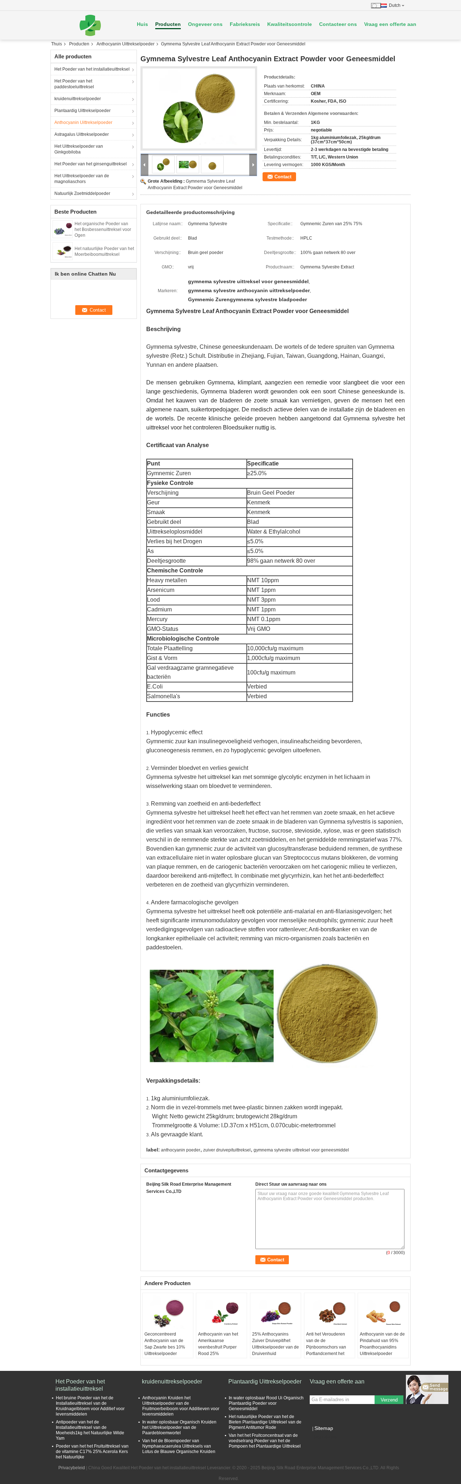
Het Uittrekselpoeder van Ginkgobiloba (78, 149)
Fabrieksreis (245, 24)
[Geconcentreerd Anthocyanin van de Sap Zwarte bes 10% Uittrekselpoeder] (168, 1313)
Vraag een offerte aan (390, 24)
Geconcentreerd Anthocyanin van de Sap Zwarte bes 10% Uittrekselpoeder (164, 1344)
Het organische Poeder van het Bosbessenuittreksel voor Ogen (103, 229)
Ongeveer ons (205, 24)
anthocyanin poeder (180, 1150)
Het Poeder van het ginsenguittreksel (90, 163)
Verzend (389, 1400)
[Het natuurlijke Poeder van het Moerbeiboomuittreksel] (62, 250)
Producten (168, 24)
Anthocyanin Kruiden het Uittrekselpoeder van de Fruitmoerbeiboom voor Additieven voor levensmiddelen (180, 1406)
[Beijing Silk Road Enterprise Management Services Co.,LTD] (90, 25)
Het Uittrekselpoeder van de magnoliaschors (81, 178)
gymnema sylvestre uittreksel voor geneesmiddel (301, 1150)
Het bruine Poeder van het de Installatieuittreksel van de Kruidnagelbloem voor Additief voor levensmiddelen (90, 1406)
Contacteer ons (338, 24)
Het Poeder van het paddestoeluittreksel (74, 84)
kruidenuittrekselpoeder (77, 98)
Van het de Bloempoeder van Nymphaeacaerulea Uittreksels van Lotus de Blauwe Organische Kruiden (178, 1446)
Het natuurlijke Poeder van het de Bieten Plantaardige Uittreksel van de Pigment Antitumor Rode (265, 1422)
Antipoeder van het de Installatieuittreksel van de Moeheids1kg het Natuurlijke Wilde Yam (90, 1430)
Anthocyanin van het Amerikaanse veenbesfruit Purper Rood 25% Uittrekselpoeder (218, 1347)
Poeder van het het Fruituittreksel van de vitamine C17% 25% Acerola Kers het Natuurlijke (92, 1452)
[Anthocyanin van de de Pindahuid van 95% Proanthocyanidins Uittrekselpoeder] (383, 1313)
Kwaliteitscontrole (289, 24)
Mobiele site (326, 1437)
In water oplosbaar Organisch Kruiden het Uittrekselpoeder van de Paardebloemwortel (179, 1427)
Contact (282, 176)
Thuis (56, 43)
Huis (142, 24)
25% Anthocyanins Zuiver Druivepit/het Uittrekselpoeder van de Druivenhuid (275, 1344)
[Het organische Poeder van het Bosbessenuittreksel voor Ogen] (62, 228)
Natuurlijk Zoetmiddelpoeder (82, 193)
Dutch (394, 5)
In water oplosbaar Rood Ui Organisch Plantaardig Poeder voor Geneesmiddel (266, 1403)
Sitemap (323, 1428)
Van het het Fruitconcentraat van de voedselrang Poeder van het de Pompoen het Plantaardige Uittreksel (265, 1441)
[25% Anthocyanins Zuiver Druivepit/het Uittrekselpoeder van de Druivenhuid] (275, 1313)
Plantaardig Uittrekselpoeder (82, 110)
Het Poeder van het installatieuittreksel (92, 69)
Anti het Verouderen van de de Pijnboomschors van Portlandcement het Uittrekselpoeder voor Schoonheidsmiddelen (328, 1350)
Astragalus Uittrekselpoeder (81, 134)
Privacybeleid (71, 1467)
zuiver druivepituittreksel (227, 1150)
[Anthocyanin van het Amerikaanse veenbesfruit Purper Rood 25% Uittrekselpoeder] (221, 1313)
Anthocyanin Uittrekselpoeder (126, 43)
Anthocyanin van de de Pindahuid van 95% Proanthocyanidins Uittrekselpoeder (382, 1344)
